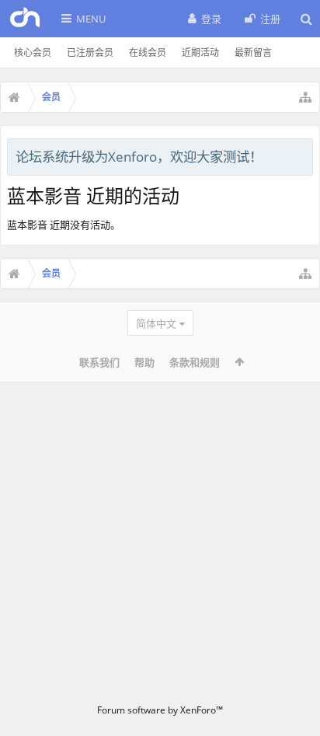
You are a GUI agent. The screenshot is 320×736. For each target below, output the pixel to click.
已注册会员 (90, 52)
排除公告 (302, 154)
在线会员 (147, 52)
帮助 (144, 362)
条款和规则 (194, 362)
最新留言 (253, 52)
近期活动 (200, 52)
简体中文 (156, 323)
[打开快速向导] (305, 97)
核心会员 (32, 52)
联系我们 (99, 362)
